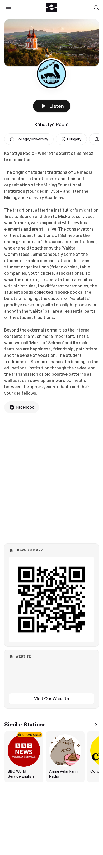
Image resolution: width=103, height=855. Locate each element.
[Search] (96, 7)
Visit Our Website (51, 698)
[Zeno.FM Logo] (51, 7)
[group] (51, 757)
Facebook (25, 407)
